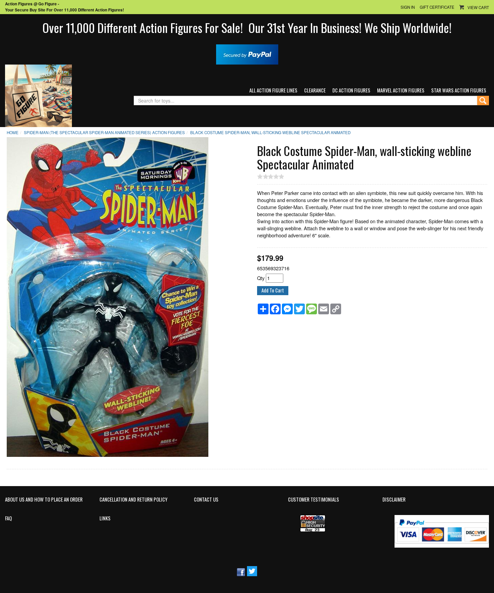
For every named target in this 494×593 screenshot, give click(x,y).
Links (105, 518)
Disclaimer (394, 499)
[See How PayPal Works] (247, 53)
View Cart (478, 7)
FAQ (8, 518)
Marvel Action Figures (400, 90)
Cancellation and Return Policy (133, 499)
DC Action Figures (351, 90)
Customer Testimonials (313, 499)
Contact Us (206, 499)
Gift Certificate (437, 7)
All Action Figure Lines (273, 90)
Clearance (315, 90)
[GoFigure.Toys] (38, 94)
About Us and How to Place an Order (44, 499)
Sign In (408, 7)
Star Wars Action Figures (458, 90)
